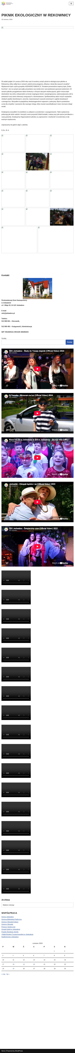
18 (13, 964)
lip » (7, 974)
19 (24, 964)
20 (34, 964)
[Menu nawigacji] (71, 3)
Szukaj (3, 338)
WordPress (19, 1051)
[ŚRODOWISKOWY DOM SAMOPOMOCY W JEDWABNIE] (7, 3)
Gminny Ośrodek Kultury (9, 922)
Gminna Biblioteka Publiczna (11, 919)
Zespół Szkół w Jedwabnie (10, 929)
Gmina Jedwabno (7, 917)
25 (13, 968)
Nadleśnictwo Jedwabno (10, 937)
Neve (3, 1051)
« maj (3, 974)
